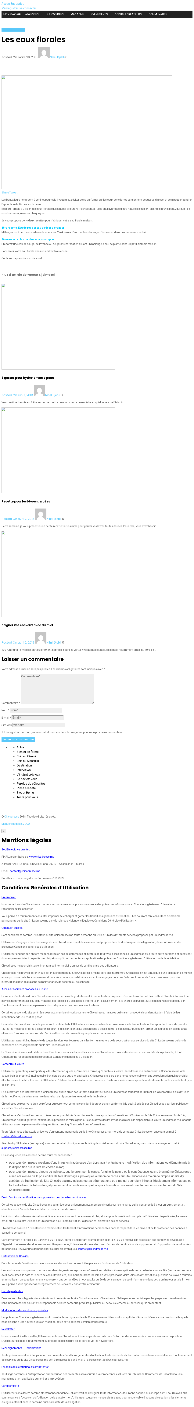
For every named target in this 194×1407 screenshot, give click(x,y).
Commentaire (11, 702)
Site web (7, 725)
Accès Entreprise (13, 3)
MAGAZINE (77, 14)
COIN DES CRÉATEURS (128, 14)
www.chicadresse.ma (41, 856)
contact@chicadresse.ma (25, 871)
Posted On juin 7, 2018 (18, 395)
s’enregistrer (10, 8)
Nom (5, 710)
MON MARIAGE (12, 14)
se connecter (27, 8)
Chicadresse (11, 816)
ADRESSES (32, 14)
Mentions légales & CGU (16, 823)
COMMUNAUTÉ (158, 14)
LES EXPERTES (55, 14)
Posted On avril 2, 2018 (18, 519)
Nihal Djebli (57, 57)
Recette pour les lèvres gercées (26, 501)
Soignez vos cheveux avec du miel (27, 625)
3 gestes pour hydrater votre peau (28, 378)
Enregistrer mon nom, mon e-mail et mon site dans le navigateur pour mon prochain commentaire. (64, 732)
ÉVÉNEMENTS (99, 14)
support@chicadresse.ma (17, 1147)
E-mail (6, 717)
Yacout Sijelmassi (13, 30)
